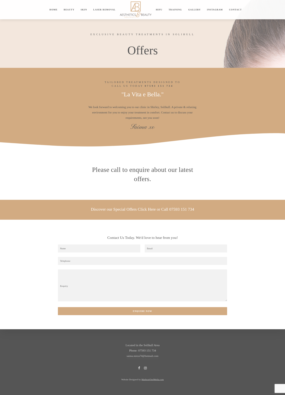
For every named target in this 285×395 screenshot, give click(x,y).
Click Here (147, 209)
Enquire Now (142, 311)
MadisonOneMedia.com (152, 379)
